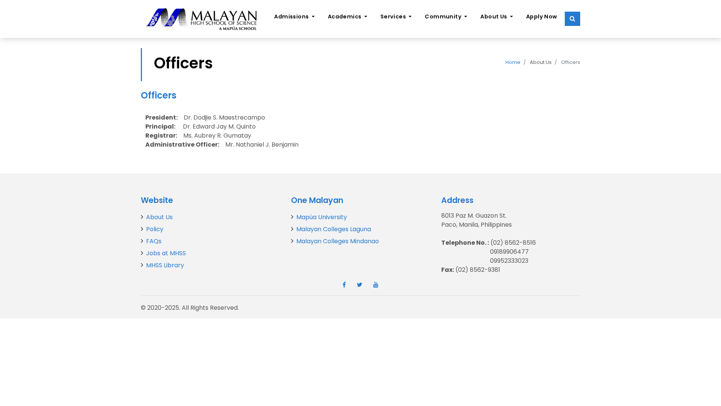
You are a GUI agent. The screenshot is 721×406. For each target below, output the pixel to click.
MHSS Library (165, 265)
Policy (154, 229)
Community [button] (444, 16)
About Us (159, 217)
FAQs (153, 241)
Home (512, 62)
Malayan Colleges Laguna (333, 229)
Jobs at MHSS (166, 253)
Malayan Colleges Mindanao (337, 241)
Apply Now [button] (541, 16)
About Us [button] (494, 16)
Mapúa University (321, 217)
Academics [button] (345, 16)
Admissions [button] (292, 16)
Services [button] (393, 16)
